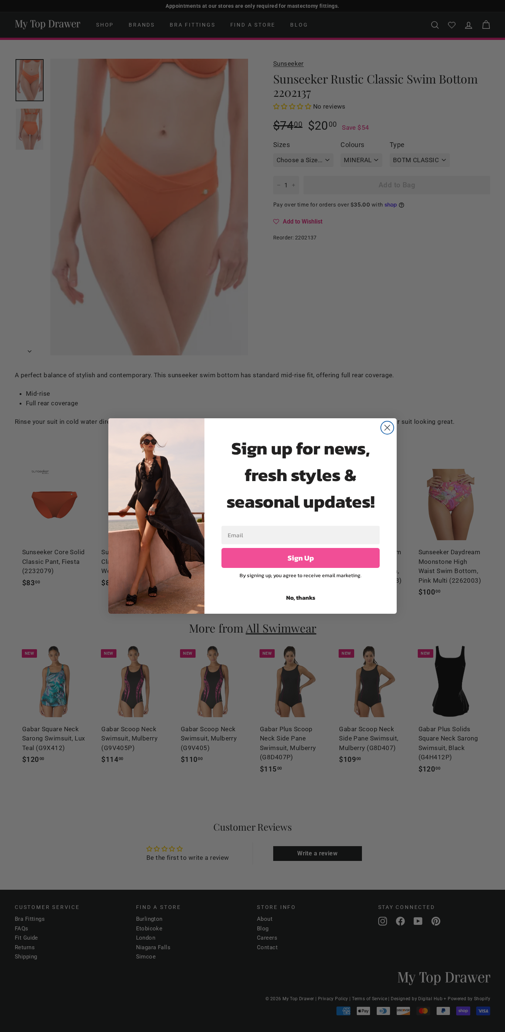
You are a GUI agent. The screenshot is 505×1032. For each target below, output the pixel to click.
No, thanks (300, 597)
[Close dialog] (387, 427)
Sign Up (301, 557)
